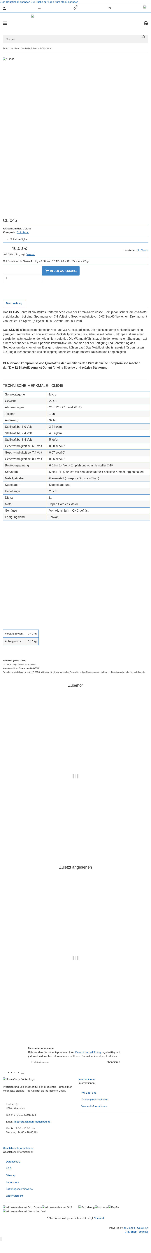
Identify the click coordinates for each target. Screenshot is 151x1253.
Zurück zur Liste (11, 48)
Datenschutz (13, 1161)
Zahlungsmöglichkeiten (94, 1099)
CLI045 (75, 1029)
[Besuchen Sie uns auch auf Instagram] (19, 1072)
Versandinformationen (94, 1106)
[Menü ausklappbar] (5, 23)
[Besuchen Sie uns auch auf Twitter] (12, 1072)
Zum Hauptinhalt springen (15, 1)
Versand (31, 254)
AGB (8, 1168)
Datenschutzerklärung (88, 1052)
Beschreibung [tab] (14, 303)
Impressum (12, 1182)
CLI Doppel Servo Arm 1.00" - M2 (75, 847)
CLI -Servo (23, 232)
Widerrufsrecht (14, 1195)
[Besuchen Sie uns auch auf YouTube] (15, 1072)
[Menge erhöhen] (6, 286)
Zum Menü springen (66, 1)
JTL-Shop (130, 1227)
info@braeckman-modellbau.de (32, 1121)
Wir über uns (88, 1092)
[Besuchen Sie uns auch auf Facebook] (9, 1072)
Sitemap (10, 1175)
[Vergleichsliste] (74, 8)
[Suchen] (143, 36)
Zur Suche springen (43, 1)
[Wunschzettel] (109, 8)
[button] (39, 8)
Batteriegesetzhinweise (19, 1188)
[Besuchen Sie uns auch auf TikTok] (22, 1072)
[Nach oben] (1, 1239)
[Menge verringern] (6, 270)
